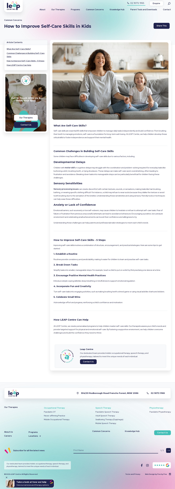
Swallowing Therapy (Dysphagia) (109, 419)
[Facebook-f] (141, 465)
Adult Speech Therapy (105, 415)
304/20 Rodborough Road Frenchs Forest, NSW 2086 (109, 393)
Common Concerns (95, 9)
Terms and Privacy (132, 474)
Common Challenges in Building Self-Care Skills (26, 55)
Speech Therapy (103, 408)
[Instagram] (147, 465)
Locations (33, 436)
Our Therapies (58, 9)
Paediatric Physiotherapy (160, 412)
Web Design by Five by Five (156, 474)
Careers (8, 436)
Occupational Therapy (54, 408)
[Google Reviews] (161, 465)
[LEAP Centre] (13, 9)
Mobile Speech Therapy (105, 423)
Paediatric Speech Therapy (107, 412)
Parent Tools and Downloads (143, 9)
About (42, 9)
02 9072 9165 (137, 3)
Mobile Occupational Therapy (56, 419)
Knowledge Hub (117, 9)
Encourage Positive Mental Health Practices (81, 275)
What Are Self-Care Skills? (19, 49)
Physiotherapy (156, 408)
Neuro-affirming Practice (54, 415)
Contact (167, 9)
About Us (8, 432)
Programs (75, 9)
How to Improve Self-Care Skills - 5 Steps (25, 61)
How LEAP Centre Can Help (19, 65)
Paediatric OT (50, 412)
